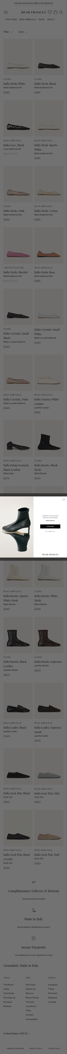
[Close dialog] (64, 499)
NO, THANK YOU (50, 531)
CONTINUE (50, 526)
